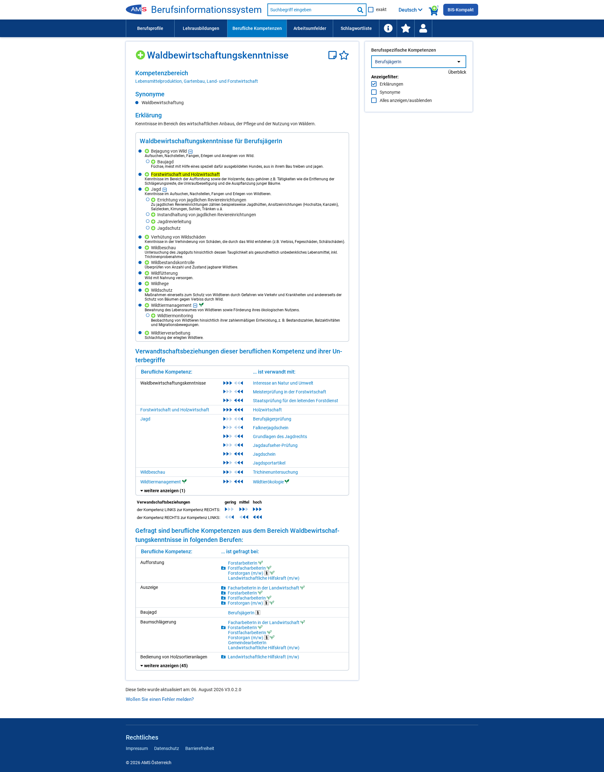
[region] (242, 77)
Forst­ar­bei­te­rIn (242, 563)
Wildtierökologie (268, 481)
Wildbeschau (152, 472)
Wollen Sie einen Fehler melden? (160, 699)
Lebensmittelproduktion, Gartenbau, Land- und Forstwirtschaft (196, 81)
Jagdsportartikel (269, 462)
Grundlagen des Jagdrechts (280, 436)
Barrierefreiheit (199, 748)
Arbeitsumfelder (310, 28)
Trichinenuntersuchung (275, 472)
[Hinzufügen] (141, 52)
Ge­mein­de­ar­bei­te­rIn (247, 642)
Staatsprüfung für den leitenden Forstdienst (295, 400)
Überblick (457, 72)
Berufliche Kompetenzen (257, 28)
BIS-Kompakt (461, 9)
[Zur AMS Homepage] (138, 10)
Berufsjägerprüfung (272, 418)
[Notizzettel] (333, 55)
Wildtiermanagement (160, 481)
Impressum (137, 748)
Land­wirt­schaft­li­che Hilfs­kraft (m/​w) (263, 578)
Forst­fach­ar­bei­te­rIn (247, 568)
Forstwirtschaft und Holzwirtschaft (174, 409)
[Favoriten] (344, 55)
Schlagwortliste (356, 28)
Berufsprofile (150, 28)
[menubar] (302, 28)
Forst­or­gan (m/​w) (246, 573)
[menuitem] (150, 28)
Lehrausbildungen (201, 28)
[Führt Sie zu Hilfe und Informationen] (388, 28)
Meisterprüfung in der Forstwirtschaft (289, 391)
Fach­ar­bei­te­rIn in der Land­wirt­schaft (263, 587)
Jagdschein (264, 454)
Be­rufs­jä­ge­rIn (241, 612)
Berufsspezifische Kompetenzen (403, 50)
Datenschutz (166, 748)
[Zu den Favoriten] (405, 28)
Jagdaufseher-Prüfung (275, 445)
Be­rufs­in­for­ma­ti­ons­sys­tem (206, 9)
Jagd (145, 418)
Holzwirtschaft (267, 409)
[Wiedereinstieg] (423, 28)
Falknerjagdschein (270, 427)
